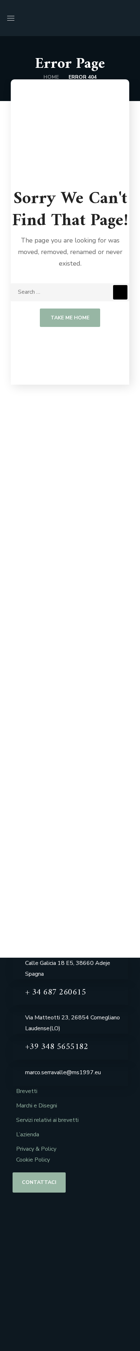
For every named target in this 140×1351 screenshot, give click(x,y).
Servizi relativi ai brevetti (47, 1120)
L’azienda (27, 1134)
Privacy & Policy (36, 1149)
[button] (130, 18)
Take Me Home (70, 317)
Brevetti (26, 1091)
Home (51, 77)
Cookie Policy (33, 1160)
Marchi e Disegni (36, 1106)
